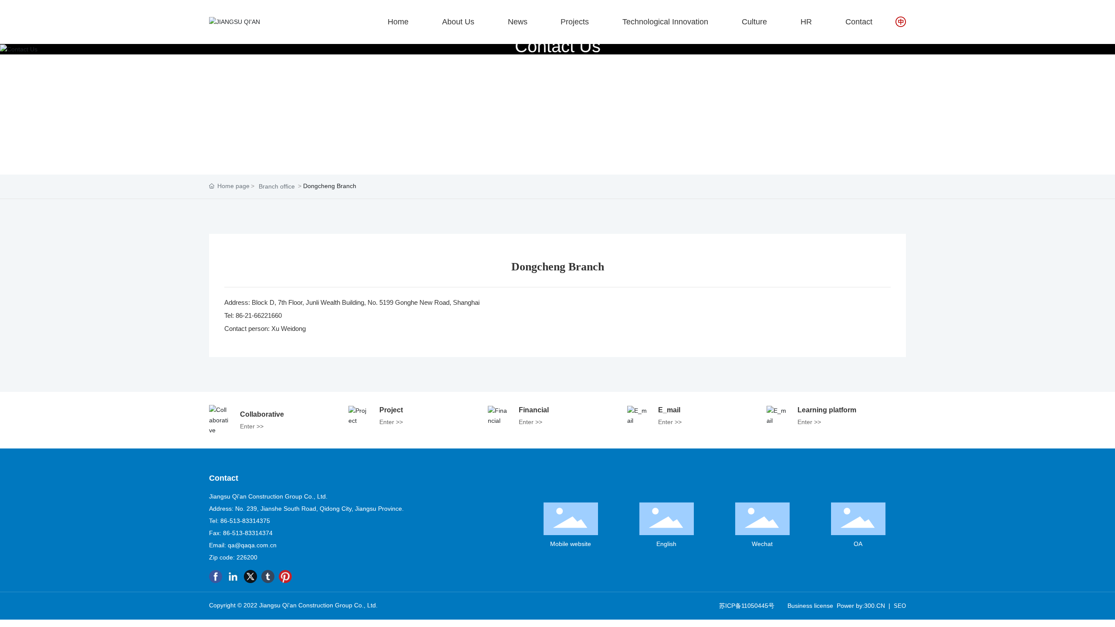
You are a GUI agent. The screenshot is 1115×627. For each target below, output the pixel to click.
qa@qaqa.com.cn (252, 545)
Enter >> (252, 426)
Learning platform (826, 410)
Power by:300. (856, 605)
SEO (900, 606)
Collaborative (262, 414)
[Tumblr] (267, 576)
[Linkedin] (233, 576)
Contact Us (558, 45)
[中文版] (900, 21)
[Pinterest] (285, 576)
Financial (534, 410)
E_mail (669, 410)
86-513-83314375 (245, 520)
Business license (810, 605)
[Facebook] (215, 576)
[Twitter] (250, 576)
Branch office (277, 186)
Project (391, 410)
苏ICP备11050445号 (746, 605)
